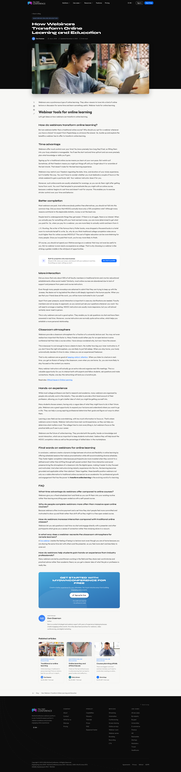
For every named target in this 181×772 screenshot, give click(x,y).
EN (130, 3)
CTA (110, 743)
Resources (87, 3)
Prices (88, 723)
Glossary (89, 716)
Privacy (134, 764)
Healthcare (135, 750)
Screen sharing (114, 723)
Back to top (145, 704)
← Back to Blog (36, 13)
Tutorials (89, 720)
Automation (113, 716)
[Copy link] (34, 113)
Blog (37, 693)
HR (132, 733)
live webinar (45, 541)
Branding (112, 737)
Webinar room (113, 730)
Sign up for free (80, 595)
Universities (135, 723)
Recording (112, 740)
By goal (133, 720)
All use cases (135, 713)
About (65, 713)
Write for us (67, 720)
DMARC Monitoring (38, 767)
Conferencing (113, 720)
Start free (149, 3)
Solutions (65, 3)
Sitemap (66, 723)
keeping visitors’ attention (78, 357)
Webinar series (114, 733)
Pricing (107, 3)
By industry (135, 716)
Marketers (134, 743)
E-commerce (135, 726)
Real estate (135, 737)
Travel (133, 747)
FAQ (87, 726)
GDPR (147, 764)
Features (99, 3)
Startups (134, 740)
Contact (66, 716)
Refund (141, 764)
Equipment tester (91, 730)
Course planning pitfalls (107, 664)
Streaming (112, 713)
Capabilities (90, 713)
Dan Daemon (40, 38)
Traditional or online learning (49, 665)
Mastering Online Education (45, 18)
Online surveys (113, 726)
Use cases (76, 3)
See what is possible (109, 260)
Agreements (126, 764)
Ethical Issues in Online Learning (59, 380)
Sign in (139, 3)
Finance (134, 730)
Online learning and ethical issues (77, 665)
